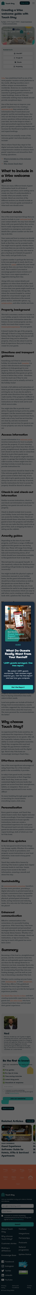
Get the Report (18, 687)
